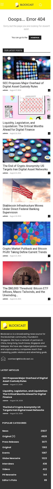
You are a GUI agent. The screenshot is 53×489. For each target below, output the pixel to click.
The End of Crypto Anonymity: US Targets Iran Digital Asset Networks (25, 167)
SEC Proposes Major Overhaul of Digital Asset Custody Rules (23, 84)
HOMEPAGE (35, 38)
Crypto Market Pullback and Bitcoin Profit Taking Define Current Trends (25, 250)
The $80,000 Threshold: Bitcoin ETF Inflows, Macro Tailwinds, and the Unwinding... (25, 292)
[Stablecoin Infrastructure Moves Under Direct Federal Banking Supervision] (26, 190)
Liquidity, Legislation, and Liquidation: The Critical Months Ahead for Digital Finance (23, 126)
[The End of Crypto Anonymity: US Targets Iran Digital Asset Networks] (26, 150)
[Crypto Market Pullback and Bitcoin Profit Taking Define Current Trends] (26, 233)
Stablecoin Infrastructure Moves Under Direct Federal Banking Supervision (23, 209)
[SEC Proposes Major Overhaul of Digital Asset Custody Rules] (26, 68)
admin (5, 90)
